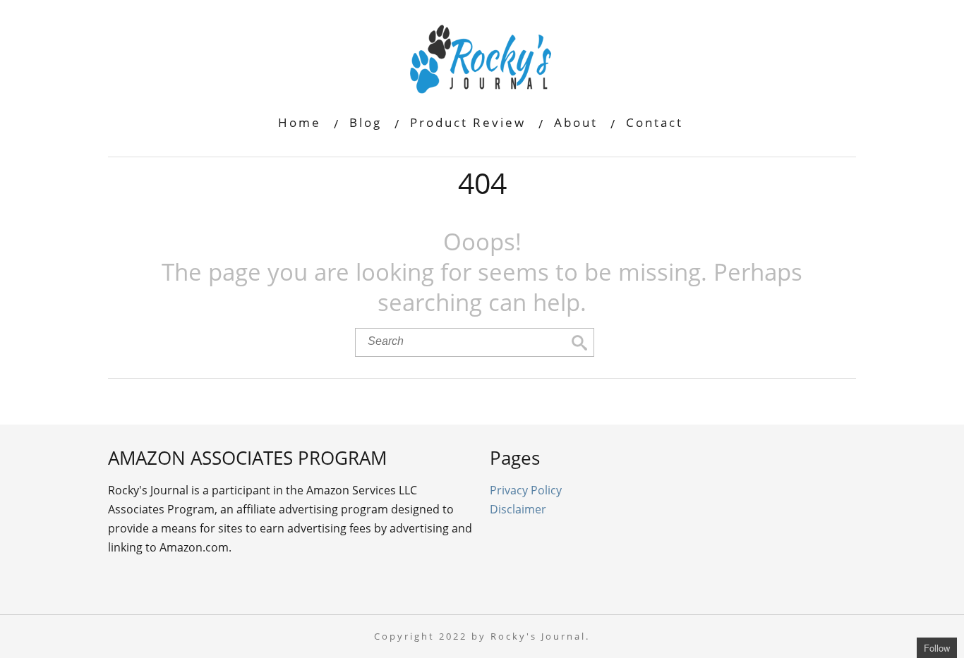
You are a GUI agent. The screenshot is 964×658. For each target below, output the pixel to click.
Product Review (468, 122)
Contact (654, 122)
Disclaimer (518, 509)
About (576, 122)
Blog (365, 122)
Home (299, 122)
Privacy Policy (526, 490)
